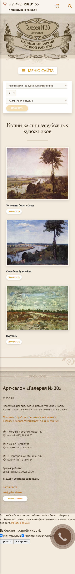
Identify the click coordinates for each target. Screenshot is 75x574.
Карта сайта (10, 487)
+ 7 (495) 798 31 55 (24, 4)
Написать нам (15, 498)
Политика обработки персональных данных (29, 417)
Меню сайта (40, 70)
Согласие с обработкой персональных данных (31, 421)
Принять (7, 541)
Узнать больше (20, 522)
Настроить (22, 541)
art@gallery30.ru (12, 492)
